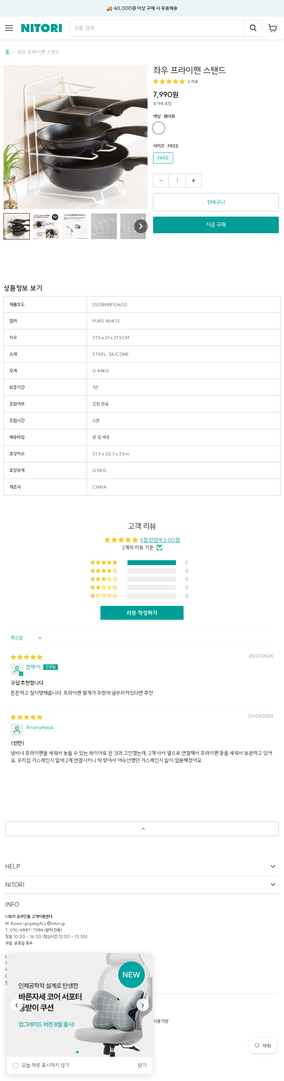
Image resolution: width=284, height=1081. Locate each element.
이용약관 (161, 1021)
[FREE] (164, 165)
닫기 (142, 1065)
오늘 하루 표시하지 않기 (45, 1065)
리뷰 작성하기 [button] (142, 612)
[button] (16, 226)
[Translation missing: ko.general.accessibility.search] (252, 28)
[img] (26, 657)
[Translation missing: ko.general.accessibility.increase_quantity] (193, 180)
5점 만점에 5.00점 (160, 540)
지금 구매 (215, 224)
